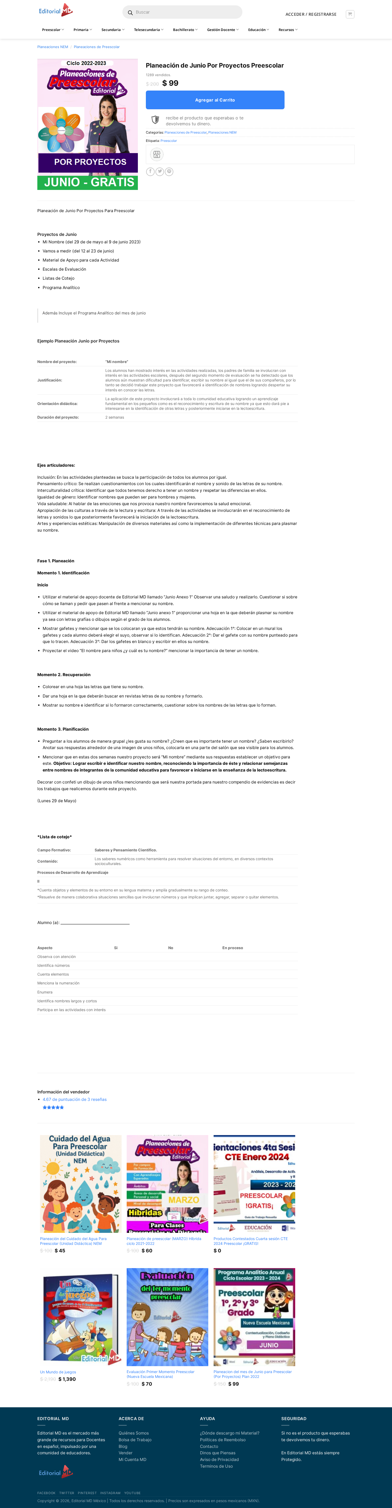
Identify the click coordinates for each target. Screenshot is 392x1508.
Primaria (81, 29)
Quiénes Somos (134, 1433)
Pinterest (87, 1493)
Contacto (209, 1446)
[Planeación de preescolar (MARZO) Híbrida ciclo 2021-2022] (167, 1184)
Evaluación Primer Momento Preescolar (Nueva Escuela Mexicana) (160, 1374)
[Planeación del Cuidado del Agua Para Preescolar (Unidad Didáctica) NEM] (81, 1184)
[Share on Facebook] (150, 171)
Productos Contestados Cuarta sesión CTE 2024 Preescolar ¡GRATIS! (251, 1241)
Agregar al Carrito (215, 100)
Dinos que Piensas (217, 1452)
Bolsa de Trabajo (135, 1439)
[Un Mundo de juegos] (81, 1317)
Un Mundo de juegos (58, 1372)
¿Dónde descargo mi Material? (229, 1433)
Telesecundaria (147, 29)
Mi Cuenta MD (132, 1459)
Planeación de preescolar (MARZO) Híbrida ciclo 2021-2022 (164, 1241)
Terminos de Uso (216, 1466)
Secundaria (111, 29)
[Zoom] (44, 184)
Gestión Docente (221, 29)
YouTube (132, 1493)
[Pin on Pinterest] (169, 171)
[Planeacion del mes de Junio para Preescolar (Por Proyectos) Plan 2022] (254, 1317)
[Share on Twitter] (159, 171)
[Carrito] (350, 14)
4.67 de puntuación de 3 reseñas (75, 1099)
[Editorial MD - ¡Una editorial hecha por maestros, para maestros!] (55, 10)
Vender (126, 1452)
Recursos (286, 29)
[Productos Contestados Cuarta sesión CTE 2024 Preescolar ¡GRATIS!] (254, 1184)
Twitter (66, 1493)
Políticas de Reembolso (223, 1439)
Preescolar (169, 141)
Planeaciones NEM (52, 47)
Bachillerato (183, 29)
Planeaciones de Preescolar (97, 47)
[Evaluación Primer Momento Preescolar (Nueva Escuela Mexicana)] (167, 1317)
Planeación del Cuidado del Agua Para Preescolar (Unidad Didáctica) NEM (73, 1241)
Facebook (46, 1493)
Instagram (110, 1493)
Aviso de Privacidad (219, 1459)
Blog (123, 1446)
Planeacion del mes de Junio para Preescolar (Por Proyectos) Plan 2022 (253, 1374)
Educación (257, 29)
